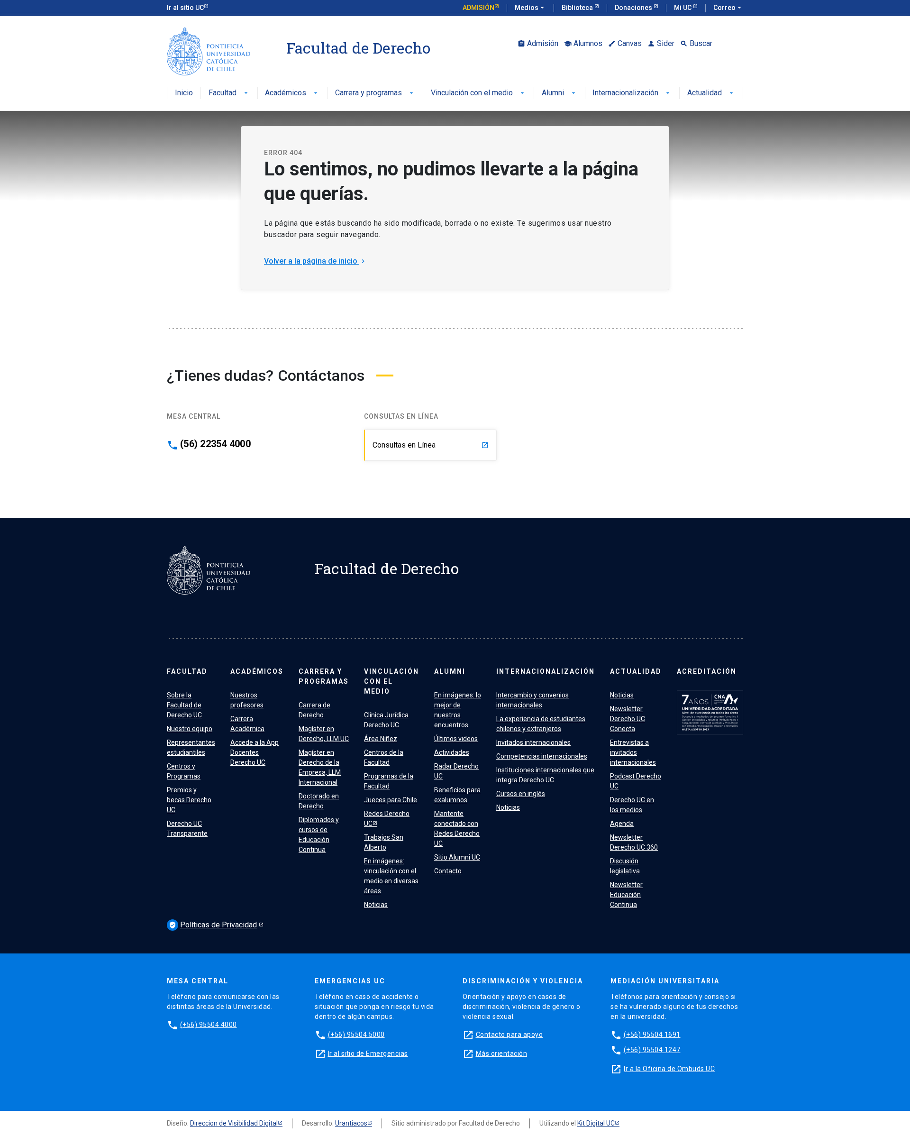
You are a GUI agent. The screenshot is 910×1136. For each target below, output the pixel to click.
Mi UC (683, 7)
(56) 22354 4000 (215, 444)
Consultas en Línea (431, 444)
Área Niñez (380, 738)
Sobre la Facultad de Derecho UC (184, 705)
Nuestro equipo (189, 729)
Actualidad (711, 93)
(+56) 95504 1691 (652, 1034)
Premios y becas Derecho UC (189, 800)
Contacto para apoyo (509, 1034)
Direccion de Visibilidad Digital (234, 1123)
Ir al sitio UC (185, 7)
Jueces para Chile (390, 800)
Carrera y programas (375, 93)
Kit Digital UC (596, 1123)
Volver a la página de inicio (315, 261)
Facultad (229, 93)
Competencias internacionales (541, 756)
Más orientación (502, 1053)
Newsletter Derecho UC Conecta (627, 719)
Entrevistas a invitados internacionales (633, 752)
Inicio (184, 93)
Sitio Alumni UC (457, 857)
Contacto (448, 871)
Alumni (559, 93)
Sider (660, 43)
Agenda (622, 823)
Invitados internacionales (533, 742)
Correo (728, 7)
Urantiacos (351, 1123)
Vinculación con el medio (478, 93)
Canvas (625, 43)
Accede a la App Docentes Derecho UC (254, 752)
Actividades (451, 752)
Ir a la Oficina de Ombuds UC (669, 1068)
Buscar (696, 43)
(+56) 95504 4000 (208, 1024)
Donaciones (634, 7)
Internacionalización (632, 93)
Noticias (376, 904)
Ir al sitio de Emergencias (368, 1053)
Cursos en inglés (520, 793)
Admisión (478, 7)
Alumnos (583, 43)
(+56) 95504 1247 (652, 1049)
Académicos (292, 93)
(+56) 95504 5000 (356, 1034)
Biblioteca (578, 7)
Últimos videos (456, 738)
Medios (530, 7)
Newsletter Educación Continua (626, 894)
